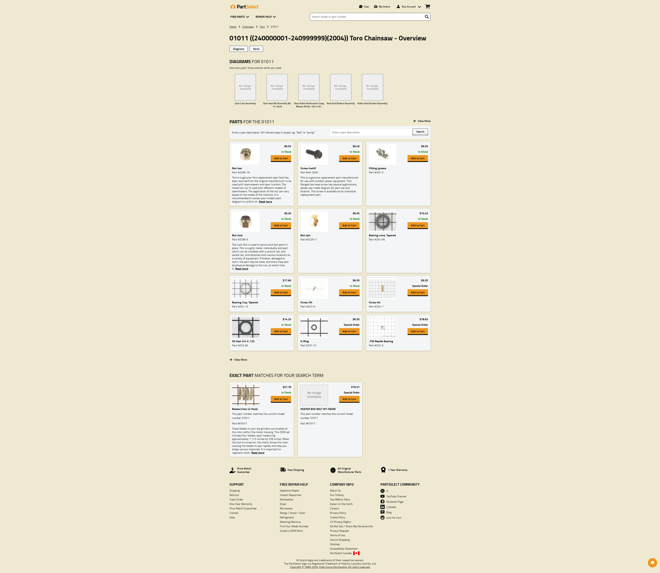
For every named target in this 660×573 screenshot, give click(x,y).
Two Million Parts (340, 499)
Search (420, 131)
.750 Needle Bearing (381, 341)
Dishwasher (287, 499)
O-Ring (304, 341)
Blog (389, 512)
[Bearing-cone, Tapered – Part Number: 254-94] (383, 221)
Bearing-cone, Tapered (382, 235)
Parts (256, 49)
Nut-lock (237, 235)
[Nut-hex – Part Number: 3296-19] (247, 154)
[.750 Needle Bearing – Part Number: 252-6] (383, 327)
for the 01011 (251, 122)
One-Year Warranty (240, 504)
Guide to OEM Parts (291, 531)
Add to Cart (281, 158)
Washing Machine (290, 522)
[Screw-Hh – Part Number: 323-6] (315, 288)
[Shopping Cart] (428, 6)
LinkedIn (391, 507)
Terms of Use (337, 535)
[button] (240, 17)
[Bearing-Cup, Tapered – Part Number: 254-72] (247, 288)
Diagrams (238, 49)
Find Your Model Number (294, 526)
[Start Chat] (652, 562)
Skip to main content (330, 16)
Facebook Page (394, 502)
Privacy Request (339, 531)
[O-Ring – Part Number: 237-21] (315, 327)
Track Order (236, 499)
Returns (234, 495)
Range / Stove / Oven (292, 513)
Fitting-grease (377, 168)
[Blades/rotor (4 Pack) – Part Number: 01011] (247, 395)
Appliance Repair (289, 490)
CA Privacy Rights (340, 522)
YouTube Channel (396, 496)
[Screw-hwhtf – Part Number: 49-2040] (315, 154)
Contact (234, 513)
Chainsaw (248, 26)
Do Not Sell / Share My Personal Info (351, 526)
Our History (337, 495)
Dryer (283, 504)
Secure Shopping (340, 540)
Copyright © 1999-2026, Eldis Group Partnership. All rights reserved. (330, 567)
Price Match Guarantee (242, 508)
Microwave (286, 508)
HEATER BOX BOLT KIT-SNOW (318, 409)
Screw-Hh (306, 302)
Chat (366, 6)
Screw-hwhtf (308, 168)
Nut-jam (305, 235)
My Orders (384, 6)
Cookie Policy (337, 517)
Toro (262, 26)
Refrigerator (287, 517)
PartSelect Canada (340, 553)
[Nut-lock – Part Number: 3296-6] (247, 221)
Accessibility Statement (344, 548)
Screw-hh (374, 302)
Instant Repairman (291, 495)
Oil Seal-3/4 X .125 (243, 341)
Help (232, 517)
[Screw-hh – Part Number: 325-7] (383, 288)
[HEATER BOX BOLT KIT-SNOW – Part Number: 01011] (315, 395)
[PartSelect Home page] (244, 6)
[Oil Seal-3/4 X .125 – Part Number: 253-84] (247, 327)
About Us (335, 490)
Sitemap (335, 544)
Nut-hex (237, 168)
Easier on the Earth (341, 504)
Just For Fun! (393, 518)
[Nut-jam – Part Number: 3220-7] (315, 221)
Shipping (234, 490)
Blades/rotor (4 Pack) (245, 409)
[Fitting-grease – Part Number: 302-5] (383, 154)
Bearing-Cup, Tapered (245, 302)
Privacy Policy (338, 513)
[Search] (426, 16)
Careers (334, 508)
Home (232, 26)
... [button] (264, 201)
